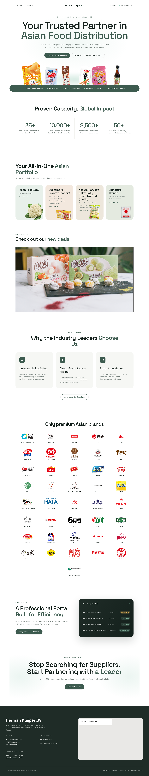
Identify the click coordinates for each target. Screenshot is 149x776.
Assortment (19, 5)
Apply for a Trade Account (29, 632)
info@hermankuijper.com (49, 743)
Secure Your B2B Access (57, 55)
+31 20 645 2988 (127, 5)
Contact (113, 5)
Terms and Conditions (110, 770)
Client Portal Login (137, 770)
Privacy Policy (124, 770)
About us (30, 5)
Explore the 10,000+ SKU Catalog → (88, 55)
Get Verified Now (74, 687)
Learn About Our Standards (74, 397)
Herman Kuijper (74, 5)
